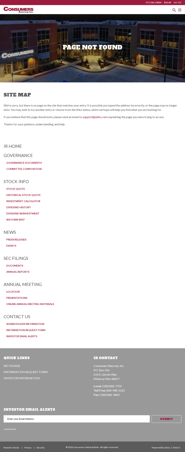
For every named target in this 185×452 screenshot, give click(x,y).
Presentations (16, 297)
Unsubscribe (10, 429)
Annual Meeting (23, 284)
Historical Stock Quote (23, 194)
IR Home (13, 146)
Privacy (27, 447)
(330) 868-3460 (109, 394)
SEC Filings (16, 258)
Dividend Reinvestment (22, 213)
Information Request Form (25, 330)
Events (11, 245)
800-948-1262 (115, 390)
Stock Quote (15, 188)
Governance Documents (24, 162)
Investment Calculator (23, 201)
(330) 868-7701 (112, 386)
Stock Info (16, 181)
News (10, 232)
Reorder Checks (11, 447)
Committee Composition (24, 168)
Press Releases (16, 239)
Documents (14, 265)
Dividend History (18, 207)
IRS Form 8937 (15, 219)
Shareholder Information (25, 323)
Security (40, 447)
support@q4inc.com (95, 117)
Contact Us (17, 316)
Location (13, 291)
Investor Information (22, 378)
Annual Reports (17, 271)
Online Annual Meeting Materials (30, 303)
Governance (18, 155)
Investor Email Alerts (21, 336)
